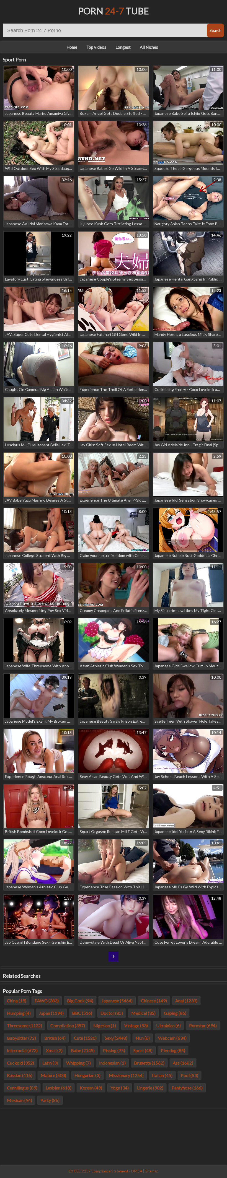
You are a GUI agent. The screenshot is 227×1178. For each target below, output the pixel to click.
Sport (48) (143, 1050)
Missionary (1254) (126, 1075)
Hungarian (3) (87, 1075)
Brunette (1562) (149, 1062)
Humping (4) (19, 1013)
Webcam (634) (172, 1038)
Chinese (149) (154, 1000)
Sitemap (152, 1171)
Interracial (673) (22, 1050)
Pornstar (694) (203, 1025)
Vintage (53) (136, 1025)
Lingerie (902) (150, 1087)
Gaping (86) (175, 1013)
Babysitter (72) (21, 1038)
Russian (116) (19, 1075)
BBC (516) (82, 1013)
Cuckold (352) (20, 1062)
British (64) (55, 1038)
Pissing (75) (114, 1050)
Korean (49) (91, 1087)
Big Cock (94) (80, 1000)
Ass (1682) (183, 1062)
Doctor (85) (111, 1013)
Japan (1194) (51, 1013)
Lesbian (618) (58, 1087)
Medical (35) (143, 1013)
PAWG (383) (47, 1000)
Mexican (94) (19, 1100)
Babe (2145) (83, 1050)
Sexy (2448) (116, 1038)
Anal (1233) (186, 1000)
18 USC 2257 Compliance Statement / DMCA (105, 1171)
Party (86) (50, 1100)
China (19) (16, 1000)
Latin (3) (50, 1062)
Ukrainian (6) (168, 1025)
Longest (123, 47)
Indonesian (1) (112, 1062)
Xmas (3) (54, 1050)
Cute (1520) (85, 1038)
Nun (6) (143, 1038)
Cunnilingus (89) (22, 1087)
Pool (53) (189, 1075)
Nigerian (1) (104, 1025)
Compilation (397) (67, 1025)
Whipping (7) (78, 1062)
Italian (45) (162, 1075)
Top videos (96, 47)
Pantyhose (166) (187, 1087)
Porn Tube (113, 11)
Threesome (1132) (24, 1025)
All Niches (149, 47)
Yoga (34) (119, 1087)
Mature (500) (53, 1075)
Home (71, 47)
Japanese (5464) (117, 1000)
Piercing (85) (173, 1050)
